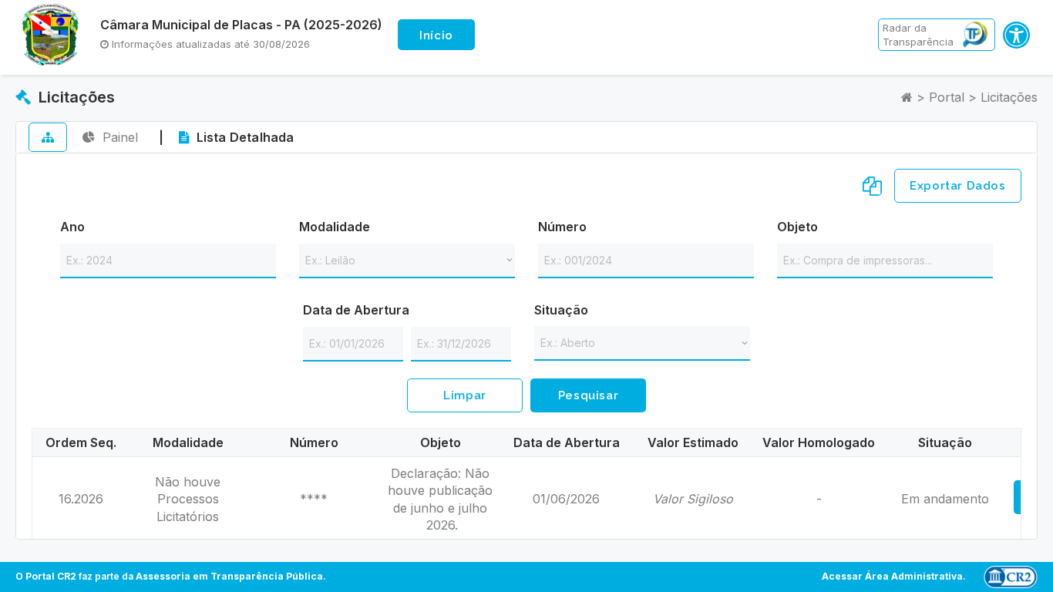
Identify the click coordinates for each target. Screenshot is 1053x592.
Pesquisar (588, 395)
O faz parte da (169, 576)
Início (436, 35)
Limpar (464, 395)
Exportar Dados (957, 186)
